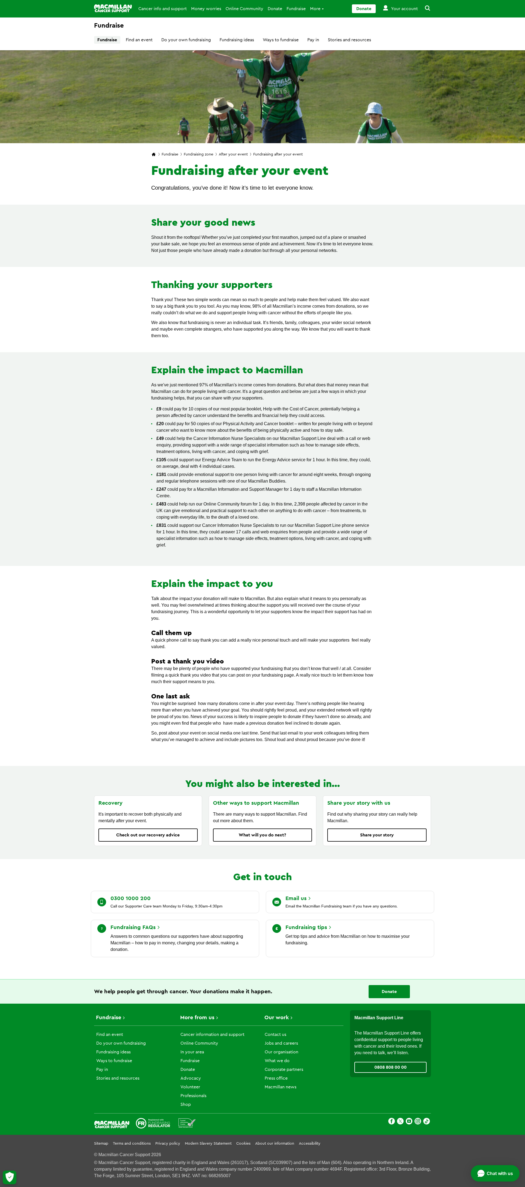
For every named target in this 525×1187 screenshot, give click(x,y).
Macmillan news (280, 1087)
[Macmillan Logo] (113, 8)
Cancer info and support (162, 9)
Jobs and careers (281, 1043)
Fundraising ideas (237, 40)
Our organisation (281, 1052)
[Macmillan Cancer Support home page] (153, 155)
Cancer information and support (212, 1034)
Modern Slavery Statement (208, 1143)
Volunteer (190, 1087)
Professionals (193, 1096)
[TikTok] (426, 1122)
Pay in (313, 40)
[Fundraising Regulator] (153, 1124)
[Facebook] (391, 1122)
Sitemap (101, 1143)
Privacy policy (167, 1143)
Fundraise (296, 9)
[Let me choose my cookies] (9, 1177)
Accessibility (309, 1143)
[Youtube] (409, 1122)
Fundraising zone (198, 154)
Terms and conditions (132, 1143)
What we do (277, 1061)
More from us (197, 1017)
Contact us (275, 1034)
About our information (274, 1143)
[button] (424, 8)
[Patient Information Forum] (187, 1124)
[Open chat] (495, 1173)
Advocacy (190, 1078)
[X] (400, 1122)
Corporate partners (284, 1069)
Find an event (139, 40)
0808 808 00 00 (390, 1067)
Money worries (206, 9)
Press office (276, 1078)
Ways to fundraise (281, 40)
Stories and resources (349, 40)
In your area (192, 1052)
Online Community (244, 9)
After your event (233, 154)
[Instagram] (418, 1122)
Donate (275, 9)
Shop (185, 1104)
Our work (276, 1017)
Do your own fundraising (186, 40)
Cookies (243, 1143)
